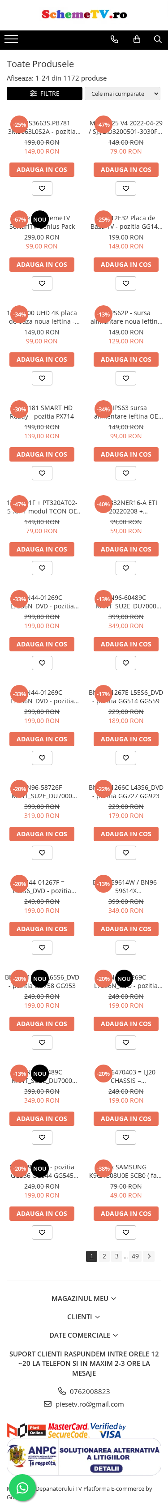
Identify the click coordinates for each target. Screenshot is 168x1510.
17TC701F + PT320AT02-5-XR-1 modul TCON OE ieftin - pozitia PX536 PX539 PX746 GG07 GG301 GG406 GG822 (42, 506)
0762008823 (89, 1391)
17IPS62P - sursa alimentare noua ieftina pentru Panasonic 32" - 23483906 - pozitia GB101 (125, 316)
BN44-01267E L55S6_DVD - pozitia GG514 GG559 (126, 696)
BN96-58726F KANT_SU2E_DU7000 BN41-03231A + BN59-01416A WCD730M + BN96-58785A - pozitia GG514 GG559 (42, 791)
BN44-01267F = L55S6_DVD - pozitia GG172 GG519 (42, 886)
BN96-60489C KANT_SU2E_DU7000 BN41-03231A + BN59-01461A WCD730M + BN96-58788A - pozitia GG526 (42, 1076)
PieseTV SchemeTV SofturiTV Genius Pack (42, 222)
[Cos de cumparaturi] (136, 39)
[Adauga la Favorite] (42, 188)
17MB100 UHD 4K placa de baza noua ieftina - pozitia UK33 (42, 316)
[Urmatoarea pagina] (149, 1256)
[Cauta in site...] (158, 39)
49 (135, 1256)
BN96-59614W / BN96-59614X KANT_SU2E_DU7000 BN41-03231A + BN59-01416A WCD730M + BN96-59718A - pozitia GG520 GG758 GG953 (126, 886)
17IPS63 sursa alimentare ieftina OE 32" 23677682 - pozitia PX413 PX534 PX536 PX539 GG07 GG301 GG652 (126, 411)
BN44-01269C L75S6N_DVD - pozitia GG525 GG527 (42, 601)
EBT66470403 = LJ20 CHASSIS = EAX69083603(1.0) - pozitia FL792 (125, 1076)
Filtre (48, 93)
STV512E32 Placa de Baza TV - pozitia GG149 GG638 (125, 222)
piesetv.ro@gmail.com (89, 1403)
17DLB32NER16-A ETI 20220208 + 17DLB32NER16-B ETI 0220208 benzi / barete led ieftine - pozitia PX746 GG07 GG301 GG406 (125, 506)
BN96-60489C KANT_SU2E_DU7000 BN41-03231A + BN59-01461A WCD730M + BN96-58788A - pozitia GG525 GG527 (126, 601)
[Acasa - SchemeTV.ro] (84, 15)
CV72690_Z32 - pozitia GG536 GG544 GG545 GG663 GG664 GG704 (41, 1171)
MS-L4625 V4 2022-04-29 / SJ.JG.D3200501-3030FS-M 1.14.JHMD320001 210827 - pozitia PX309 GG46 (126, 127)
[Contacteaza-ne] (114, 39)
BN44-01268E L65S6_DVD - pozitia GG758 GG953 (42, 981)
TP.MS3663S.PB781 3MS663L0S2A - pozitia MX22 (42, 127)
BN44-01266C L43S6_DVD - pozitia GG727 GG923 (126, 791)
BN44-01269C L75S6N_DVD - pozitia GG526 (126, 981)
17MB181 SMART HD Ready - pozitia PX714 (42, 411)
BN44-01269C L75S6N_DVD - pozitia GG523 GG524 (42, 696)
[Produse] (12, 41)
